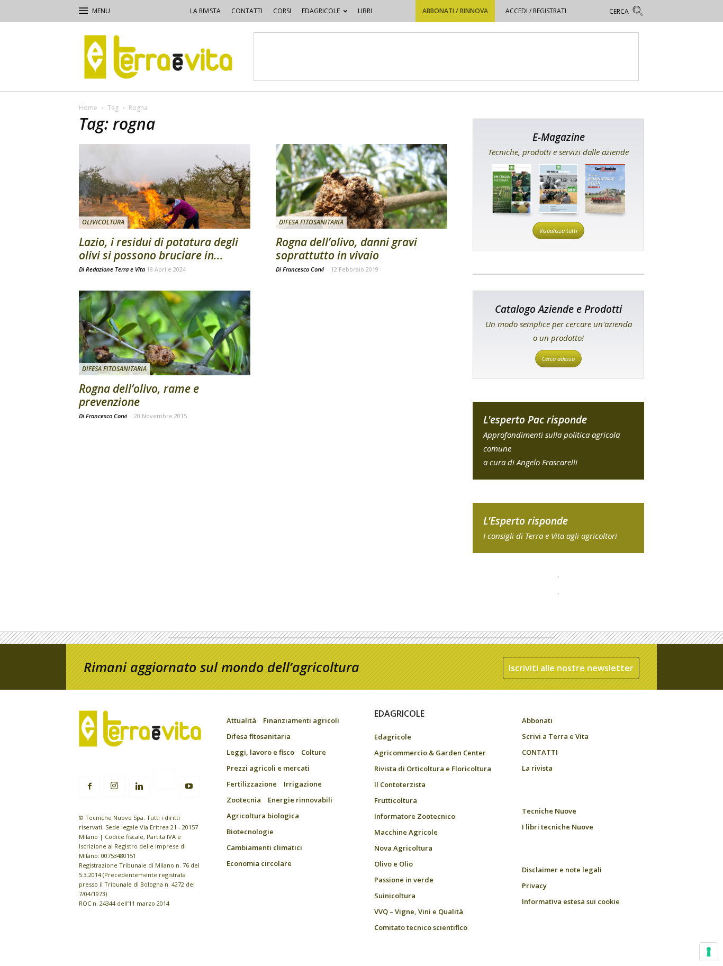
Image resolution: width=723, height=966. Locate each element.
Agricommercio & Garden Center (430, 752)
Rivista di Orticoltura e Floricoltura (432, 768)
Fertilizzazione (252, 784)
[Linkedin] (139, 786)
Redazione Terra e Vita (115, 269)
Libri (365, 10)
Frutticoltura (395, 800)
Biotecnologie (250, 831)
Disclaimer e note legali (562, 869)
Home (88, 107)
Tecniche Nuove (549, 811)
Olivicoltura (103, 222)
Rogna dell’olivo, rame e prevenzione (139, 395)
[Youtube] (189, 786)
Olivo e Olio (393, 864)
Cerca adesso (558, 359)
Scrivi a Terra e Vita (555, 736)
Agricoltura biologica (263, 815)
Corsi (282, 10)
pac (558, 441)
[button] (626, 12)
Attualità (241, 720)
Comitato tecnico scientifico (420, 927)
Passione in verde (403, 879)
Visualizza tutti (558, 230)
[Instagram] (114, 786)
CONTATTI (247, 10)
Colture (313, 752)
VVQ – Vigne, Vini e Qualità (418, 911)
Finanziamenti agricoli (301, 720)
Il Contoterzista (400, 784)
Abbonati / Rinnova (455, 10)
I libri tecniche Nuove (557, 827)
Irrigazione (303, 784)
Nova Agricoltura (403, 848)
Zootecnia (244, 800)
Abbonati (537, 720)
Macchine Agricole (406, 832)
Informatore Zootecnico (414, 816)
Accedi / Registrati (535, 10)
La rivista (205, 10)
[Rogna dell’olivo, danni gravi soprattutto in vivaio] (361, 186)
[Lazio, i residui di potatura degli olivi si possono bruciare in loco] (164, 186)
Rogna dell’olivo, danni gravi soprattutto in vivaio (346, 248)
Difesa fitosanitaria (311, 222)
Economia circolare (259, 863)
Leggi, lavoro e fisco (260, 752)
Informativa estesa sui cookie (571, 901)
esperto (558, 528)
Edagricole (321, 10)
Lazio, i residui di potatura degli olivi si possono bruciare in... (158, 248)
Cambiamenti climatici (264, 847)
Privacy (534, 885)
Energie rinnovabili (300, 800)
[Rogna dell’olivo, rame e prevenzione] (164, 333)
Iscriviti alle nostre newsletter (571, 668)
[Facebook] (89, 786)
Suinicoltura (394, 895)
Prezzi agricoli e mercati (268, 768)
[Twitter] (164, 780)
